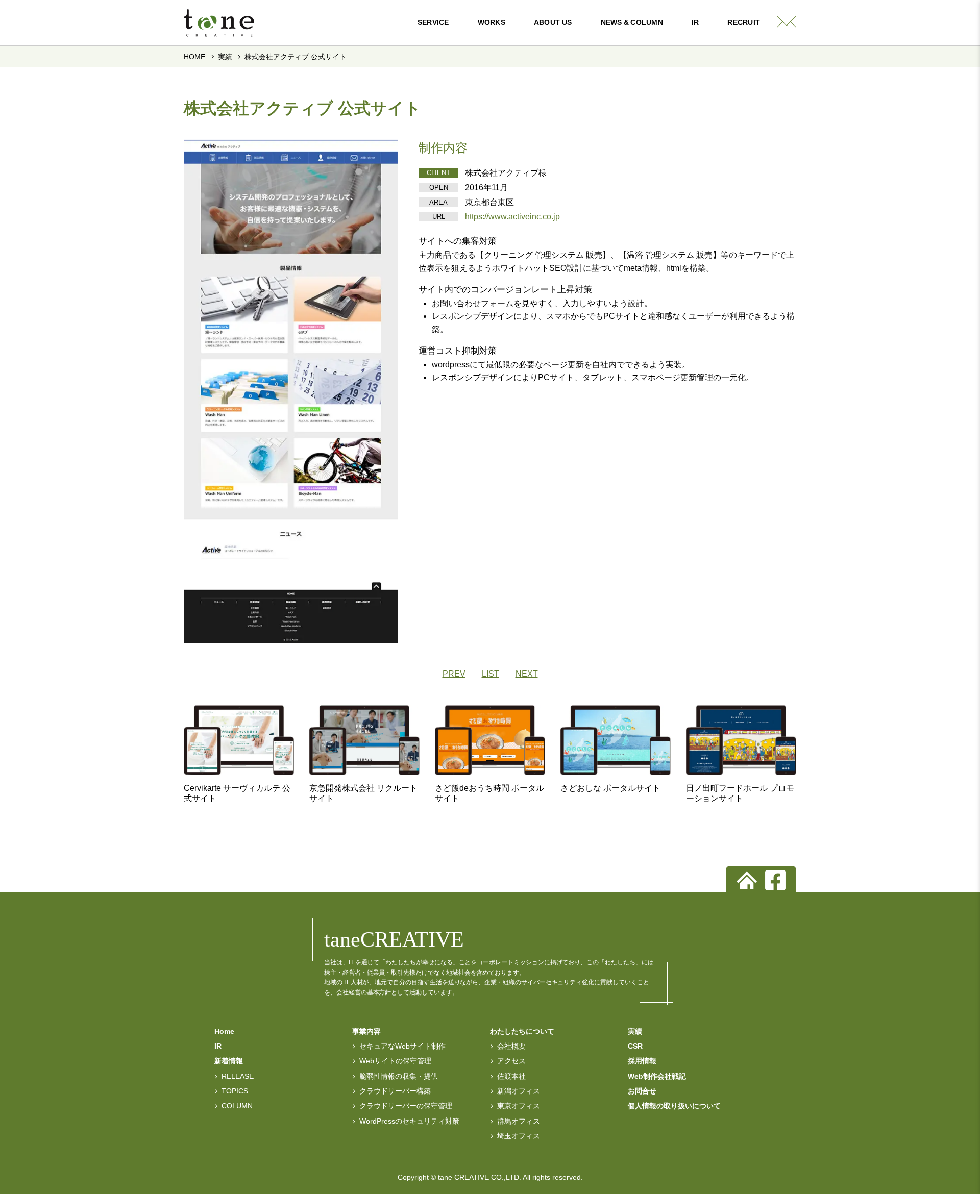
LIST (490, 673)
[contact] (786, 23)
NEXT (527, 673)
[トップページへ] (747, 880)
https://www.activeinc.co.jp (512, 216)
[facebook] (775, 880)
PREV (454, 673)
